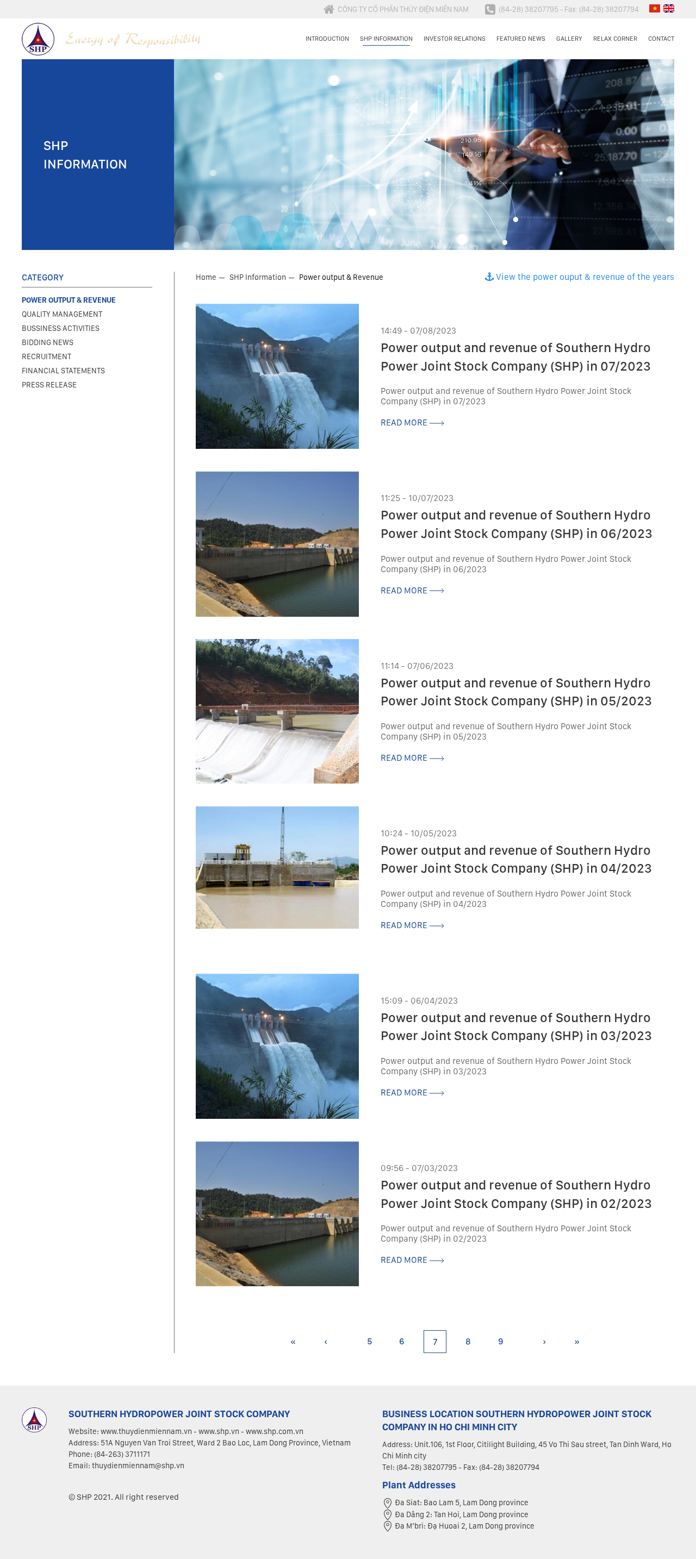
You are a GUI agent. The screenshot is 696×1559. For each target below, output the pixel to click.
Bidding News (47, 342)
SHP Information (386, 38)
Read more (405, 422)
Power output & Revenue (341, 277)
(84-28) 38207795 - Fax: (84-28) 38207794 (569, 9)
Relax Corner (615, 38)
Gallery (569, 38)
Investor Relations (455, 38)
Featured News (520, 38)
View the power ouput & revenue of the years (584, 277)
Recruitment (46, 356)
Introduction (327, 38)
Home (206, 277)
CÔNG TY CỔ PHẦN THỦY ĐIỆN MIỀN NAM (403, 9)
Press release (49, 384)
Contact (661, 38)
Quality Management (62, 314)
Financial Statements (63, 370)
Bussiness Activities (61, 328)
